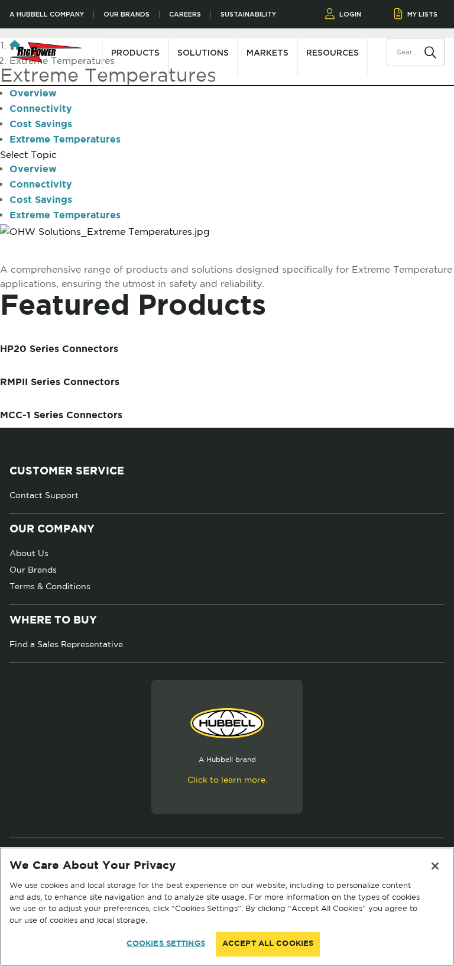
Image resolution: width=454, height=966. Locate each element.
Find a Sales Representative (66, 644)
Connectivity (40, 109)
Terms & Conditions (49, 586)
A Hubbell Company (46, 14)
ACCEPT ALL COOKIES (267, 944)
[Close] (435, 866)
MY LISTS (422, 14)
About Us (28, 553)
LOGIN (350, 14)
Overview (33, 93)
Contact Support (44, 495)
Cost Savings (40, 124)
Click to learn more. (227, 779)
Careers (185, 14)
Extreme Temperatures (65, 139)
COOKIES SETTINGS (166, 944)
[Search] (430, 51)
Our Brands (126, 14)
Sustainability (248, 14)
